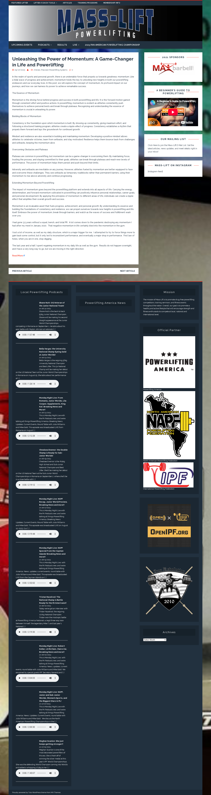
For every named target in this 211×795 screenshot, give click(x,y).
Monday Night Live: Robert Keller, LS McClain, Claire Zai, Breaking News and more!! (53, 649)
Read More (17, 255)
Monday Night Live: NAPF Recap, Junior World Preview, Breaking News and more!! (53, 502)
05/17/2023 (19, 70)
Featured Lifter (19, 3)
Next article (127, 271)
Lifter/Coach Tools (44, 3)
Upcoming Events (21, 45)
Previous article (22, 271)
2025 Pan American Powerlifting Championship (112, 45)
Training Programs (88, 3)
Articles (67, 3)
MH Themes (56, 792)
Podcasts (44, 45)
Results (62, 45)
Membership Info (111, 3)
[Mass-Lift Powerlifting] (105, 39)
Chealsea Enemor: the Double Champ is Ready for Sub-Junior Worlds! (53, 453)
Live (75, 45)
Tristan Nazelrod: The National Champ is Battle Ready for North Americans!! (52, 600)
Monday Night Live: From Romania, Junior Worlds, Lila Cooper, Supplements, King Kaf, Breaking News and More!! (52, 404)
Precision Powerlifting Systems (54, 70)
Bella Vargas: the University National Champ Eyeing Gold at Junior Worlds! (52, 352)
